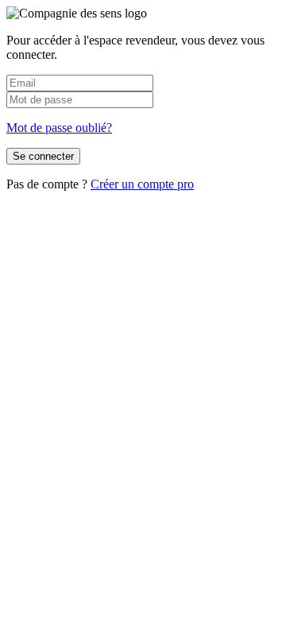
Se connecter (43, 156)
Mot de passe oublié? (59, 127)
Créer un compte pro (142, 184)
